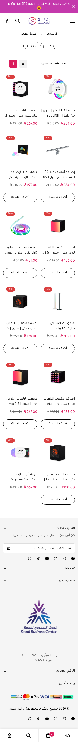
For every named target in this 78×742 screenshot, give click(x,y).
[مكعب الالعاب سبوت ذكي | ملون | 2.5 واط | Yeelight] (58, 453)
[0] (8, 21)
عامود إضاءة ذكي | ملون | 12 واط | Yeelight (61, 326)
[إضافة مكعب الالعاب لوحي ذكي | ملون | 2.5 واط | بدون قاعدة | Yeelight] (58, 226)
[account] (9, 735)
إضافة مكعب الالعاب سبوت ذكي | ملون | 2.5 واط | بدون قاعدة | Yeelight (21, 326)
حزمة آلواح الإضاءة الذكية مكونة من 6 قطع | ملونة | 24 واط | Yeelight (21, 478)
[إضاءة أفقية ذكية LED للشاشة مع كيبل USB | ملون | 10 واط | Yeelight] (58, 150)
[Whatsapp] (29, 558)
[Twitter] (55, 558)
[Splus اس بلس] (39, 21)
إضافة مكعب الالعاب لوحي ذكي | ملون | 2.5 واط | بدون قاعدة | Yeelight (59, 251)
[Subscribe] (70, 548)
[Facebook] (73, 558)
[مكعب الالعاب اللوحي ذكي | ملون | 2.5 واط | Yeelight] (20, 377)
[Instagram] (64, 558)
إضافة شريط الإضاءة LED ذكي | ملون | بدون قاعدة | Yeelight (21, 251)
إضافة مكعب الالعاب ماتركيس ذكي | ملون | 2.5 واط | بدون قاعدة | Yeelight (59, 402)
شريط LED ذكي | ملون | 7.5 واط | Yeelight (58, 113)
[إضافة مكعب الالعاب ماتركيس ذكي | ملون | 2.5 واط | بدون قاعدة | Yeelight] (58, 377)
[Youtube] (47, 558)
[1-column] (23, 64)
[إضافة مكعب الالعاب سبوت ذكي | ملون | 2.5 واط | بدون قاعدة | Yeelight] (20, 301)
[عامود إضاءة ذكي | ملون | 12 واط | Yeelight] (58, 301)
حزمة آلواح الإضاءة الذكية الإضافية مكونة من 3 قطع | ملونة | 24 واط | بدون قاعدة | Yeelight (21, 175)
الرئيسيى (51, 34)
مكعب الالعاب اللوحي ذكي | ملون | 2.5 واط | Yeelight (21, 402)
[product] (67, 735)
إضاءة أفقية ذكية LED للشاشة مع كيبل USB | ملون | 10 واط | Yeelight (58, 175)
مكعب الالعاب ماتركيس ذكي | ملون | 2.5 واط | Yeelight (21, 114)
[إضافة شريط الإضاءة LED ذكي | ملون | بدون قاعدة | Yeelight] (20, 226)
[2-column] (13, 64)
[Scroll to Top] (70, 719)
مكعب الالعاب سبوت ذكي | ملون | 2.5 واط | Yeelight (59, 478)
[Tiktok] (38, 558)
